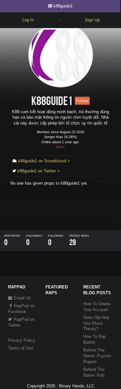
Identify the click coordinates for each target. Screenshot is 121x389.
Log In (28, 19)
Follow (82, 100)
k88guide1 (63, 6)
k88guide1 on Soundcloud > (44, 160)
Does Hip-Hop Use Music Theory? (96, 323)
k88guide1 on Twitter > (38, 170)
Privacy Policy (21, 340)
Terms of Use (20, 348)
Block (60, 147)
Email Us (22, 298)
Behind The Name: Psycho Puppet (97, 356)
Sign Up (92, 19)
